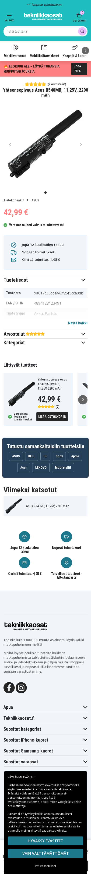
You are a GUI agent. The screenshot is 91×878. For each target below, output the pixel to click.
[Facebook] (9, 687)
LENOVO (41, 467)
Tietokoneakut (14, 200)
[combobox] (46, 31)
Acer (23, 467)
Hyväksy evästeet (45, 840)
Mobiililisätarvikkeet (44, 56)
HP (45, 456)
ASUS (35, 200)
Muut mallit (63, 467)
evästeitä (28, 789)
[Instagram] (21, 687)
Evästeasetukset (45, 866)
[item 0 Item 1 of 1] (46, 144)
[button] (46, 280)
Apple (75, 456)
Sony (59, 456)
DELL (31, 456)
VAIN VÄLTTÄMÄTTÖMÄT (45, 853)
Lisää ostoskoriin (52, 417)
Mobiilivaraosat (15, 56)
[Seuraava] (85, 50)
